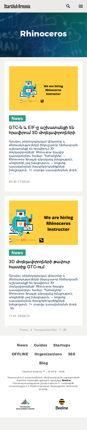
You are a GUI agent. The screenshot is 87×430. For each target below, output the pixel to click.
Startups (61, 345)
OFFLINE (20, 354)
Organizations (48, 354)
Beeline (66, 380)
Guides (40, 345)
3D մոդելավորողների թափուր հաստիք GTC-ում (39, 264)
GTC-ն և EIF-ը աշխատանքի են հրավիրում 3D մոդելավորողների (42, 130)
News (22, 345)
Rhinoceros (43, 33)
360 (71, 354)
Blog (43, 363)
